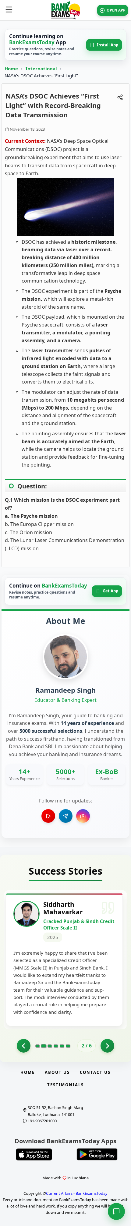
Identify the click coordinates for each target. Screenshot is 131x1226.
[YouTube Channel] (48, 816)
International (42, 68)
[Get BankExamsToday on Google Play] (97, 1154)
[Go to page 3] (50, 1045)
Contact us (95, 1072)
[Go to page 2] (43, 1046)
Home (11, 68)
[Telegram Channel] (66, 816)
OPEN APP (116, 10)
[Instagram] (83, 816)
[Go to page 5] (62, 1045)
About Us (57, 1072)
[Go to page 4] (56, 1045)
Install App (107, 45)
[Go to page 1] (23, 1046)
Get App (110, 591)
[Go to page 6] (68, 1045)
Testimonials (65, 1084)
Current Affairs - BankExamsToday (77, 1193)
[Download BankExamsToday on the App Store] (34, 1154)
